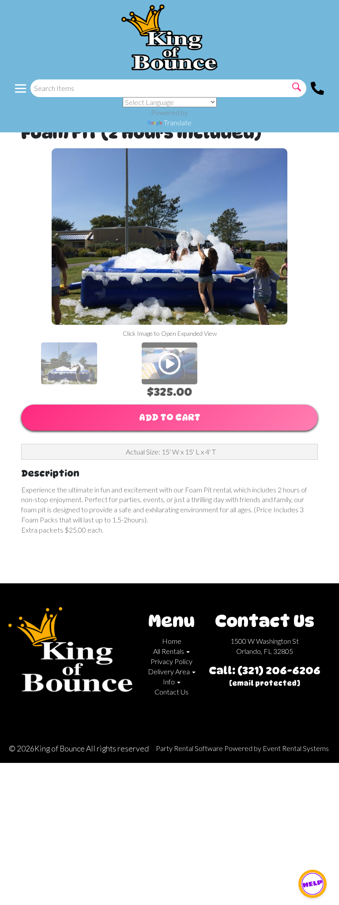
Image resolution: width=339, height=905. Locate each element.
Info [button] (169, 681)
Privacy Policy (171, 661)
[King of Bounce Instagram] (76, 707)
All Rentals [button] (169, 651)
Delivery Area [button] (169, 671)
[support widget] (312, 884)
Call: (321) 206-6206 (264, 670)
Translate (178, 122)
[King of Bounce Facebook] (61, 707)
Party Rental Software (189, 748)
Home (171, 641)
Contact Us (171, 691)
